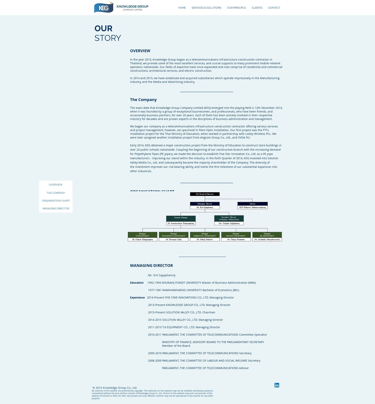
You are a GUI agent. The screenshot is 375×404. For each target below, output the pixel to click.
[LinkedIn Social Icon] (277, 385)
